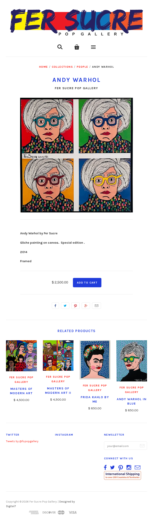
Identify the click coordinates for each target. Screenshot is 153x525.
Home (43, 66)
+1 (86, 305)
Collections (62, 66)
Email (96, 305)
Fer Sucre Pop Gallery (76, 88)
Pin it (75, 305)
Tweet (65, 305)
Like (55, 305)
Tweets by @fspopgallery (22, 441)
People (82, 66)
